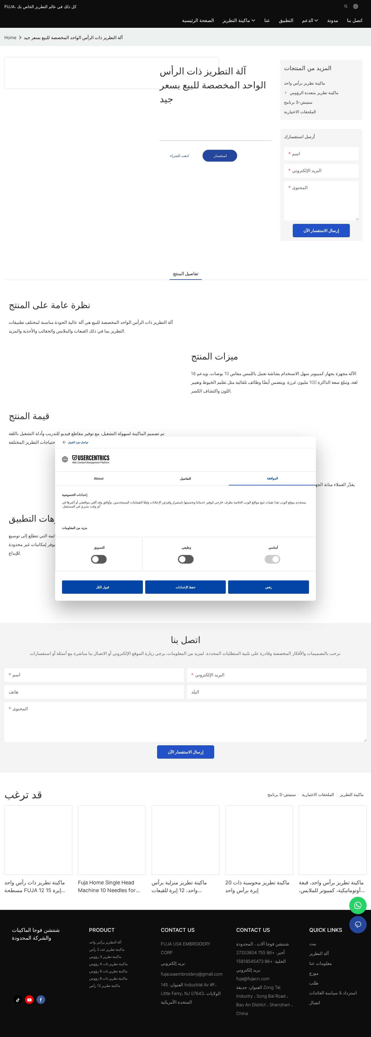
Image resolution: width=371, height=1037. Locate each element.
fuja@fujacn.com (253, 978)
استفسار (220, 156)
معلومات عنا (320, 963)
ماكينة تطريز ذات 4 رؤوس (108, 964)
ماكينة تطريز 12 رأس (104, 985)
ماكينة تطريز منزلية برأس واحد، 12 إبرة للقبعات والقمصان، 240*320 (179, 886)
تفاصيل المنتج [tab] (185, 273)
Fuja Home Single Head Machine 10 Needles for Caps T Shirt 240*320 (107, 886)
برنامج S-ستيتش (282, 794)
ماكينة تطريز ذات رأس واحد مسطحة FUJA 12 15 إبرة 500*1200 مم (34, 886)
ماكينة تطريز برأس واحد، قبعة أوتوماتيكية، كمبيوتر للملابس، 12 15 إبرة (331, 886)
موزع (314, 973)
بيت (312, 943)
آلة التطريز (319, 953)
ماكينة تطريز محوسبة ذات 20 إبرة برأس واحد (257, 886)
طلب (314, 983)
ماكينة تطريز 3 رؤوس (105, 956)
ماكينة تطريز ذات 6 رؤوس (108, 971)
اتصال (314, 1002)
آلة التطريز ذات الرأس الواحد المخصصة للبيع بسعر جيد (73, 37)
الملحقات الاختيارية (318, 794)
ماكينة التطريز (352, 794)
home (10, 37)
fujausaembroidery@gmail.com (192, 974)
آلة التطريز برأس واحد (105, 942)
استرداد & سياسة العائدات (333, 993)
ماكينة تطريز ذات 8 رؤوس (108, 978)
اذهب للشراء (179, 156)
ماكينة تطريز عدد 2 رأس (106, 949)
